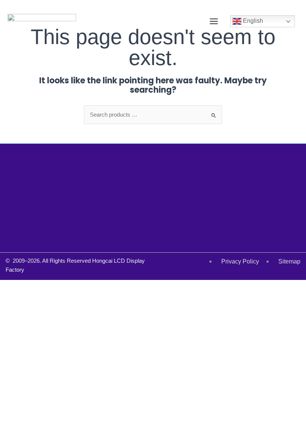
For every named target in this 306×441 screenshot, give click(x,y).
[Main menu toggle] (214, 21)
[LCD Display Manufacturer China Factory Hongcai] (41, 21)
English (252, 21)
